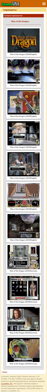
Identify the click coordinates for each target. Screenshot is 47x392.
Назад (4, 372)
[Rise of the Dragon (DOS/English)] (24, 40)
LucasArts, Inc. (7, 384)
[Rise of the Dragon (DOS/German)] (24, 257)
